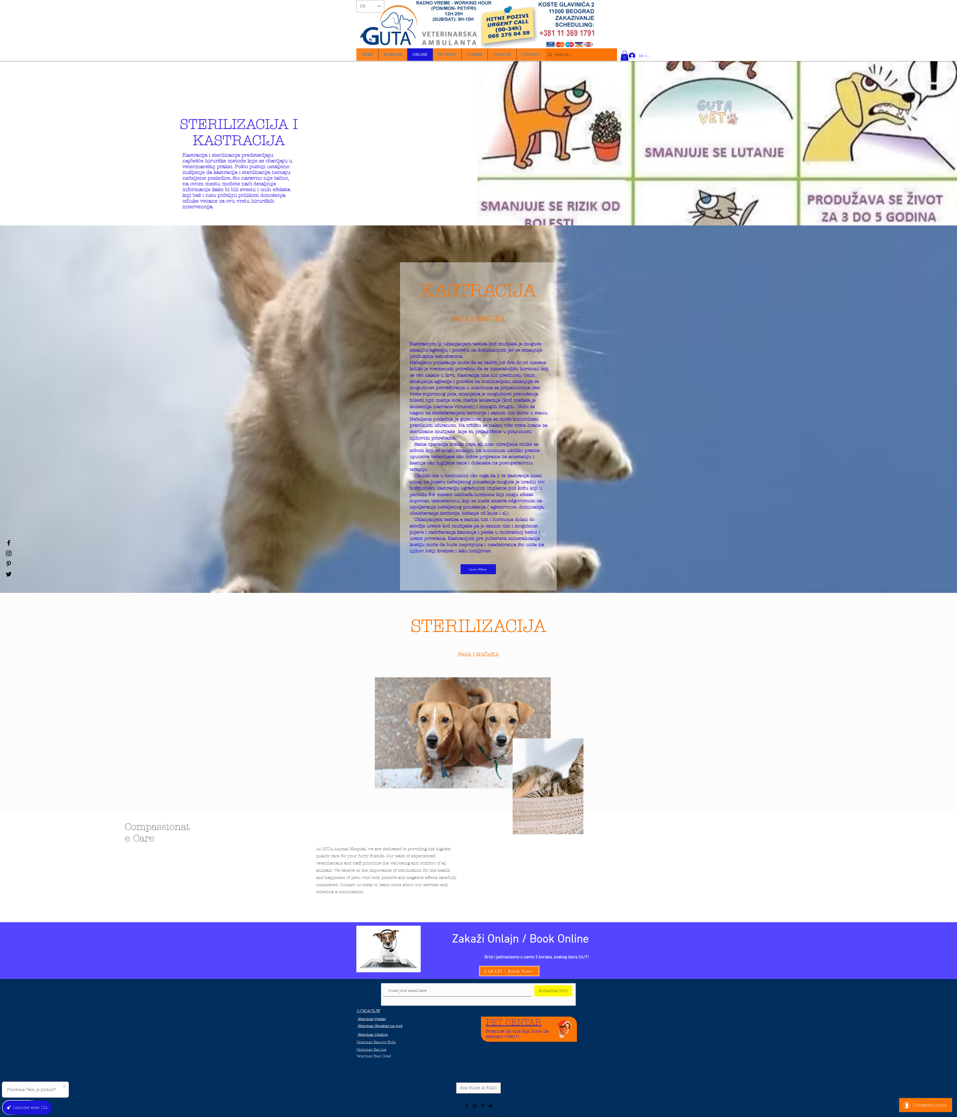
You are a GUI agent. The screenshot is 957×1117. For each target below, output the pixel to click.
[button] (624, 56)
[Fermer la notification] (64, 1086)
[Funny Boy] (564, 1028)
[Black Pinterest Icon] (8, 563)
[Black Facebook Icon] (8, 543)
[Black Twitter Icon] (8, 574)
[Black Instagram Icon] (8, 553)
